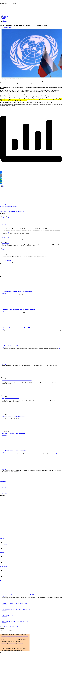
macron (42, 625)
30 (6, 604)
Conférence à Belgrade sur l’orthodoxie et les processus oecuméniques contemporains (18, 467)
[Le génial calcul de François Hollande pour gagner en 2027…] (11, 413)
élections (22, 626)
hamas (29, 625)
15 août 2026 (4, 616)
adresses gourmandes (3, 566)
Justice (39, 625)
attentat (10, 625)
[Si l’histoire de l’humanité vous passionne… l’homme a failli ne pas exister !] (11, 360)
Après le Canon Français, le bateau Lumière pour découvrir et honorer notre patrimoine (14, 486)
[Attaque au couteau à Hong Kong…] (6, 613)
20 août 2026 (4, 604)
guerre (27, 625)
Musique (3, 18)
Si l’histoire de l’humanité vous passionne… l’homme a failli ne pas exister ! (16, 362)
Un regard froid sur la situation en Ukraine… (10, 398)
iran (35, 625)
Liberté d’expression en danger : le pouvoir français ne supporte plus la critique (17, 291)
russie (3, 186)
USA (13, 626)
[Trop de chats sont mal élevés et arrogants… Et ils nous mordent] (11, 430)
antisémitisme (8, 625)
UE (10, 626)
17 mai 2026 (4, 578)
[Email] (31, 175)
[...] (59, 348)
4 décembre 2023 (4, 564)
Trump (9, 626)
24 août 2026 (4, 596)
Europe (19, 625)
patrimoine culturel (3, 481)
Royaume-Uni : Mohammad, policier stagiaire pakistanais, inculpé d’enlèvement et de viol (15, 621)
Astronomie (2, 538)
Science (3, 19)
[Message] (31, 182)
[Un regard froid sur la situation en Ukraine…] (11, 395)
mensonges (49, 625)
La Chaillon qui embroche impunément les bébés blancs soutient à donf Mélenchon (17, 327)
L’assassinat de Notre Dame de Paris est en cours (9, 492)
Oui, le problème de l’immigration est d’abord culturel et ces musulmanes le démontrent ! (18, 309)
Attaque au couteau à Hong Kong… (7, 615)
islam (36, 625)
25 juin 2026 (4, 493)
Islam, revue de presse (3, 580)
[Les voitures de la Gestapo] (6, 562)
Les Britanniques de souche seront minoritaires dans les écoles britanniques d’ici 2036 (18, 594)
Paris (58, 625)
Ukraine (12, 626)
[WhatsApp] (31, 179)
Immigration (33, 625)
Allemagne (5, 625)
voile (16, 626)
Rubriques (3, 1)
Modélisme (3, 20)
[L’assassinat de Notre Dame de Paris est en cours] (6, 491)
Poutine (1, 626)
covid (12, 625)
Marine (47, 625)
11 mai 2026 (4, 544)
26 (6, 616)
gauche (23, 625)
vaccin (15, 626)
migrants (52, 625)
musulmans (54, 625)
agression (1, 625)
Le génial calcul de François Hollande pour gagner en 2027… (13, 416)
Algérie (3, 625)
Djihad (18, 625)
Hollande (31, 625)
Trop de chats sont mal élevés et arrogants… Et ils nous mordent (14, 433)
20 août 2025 (4, 550)
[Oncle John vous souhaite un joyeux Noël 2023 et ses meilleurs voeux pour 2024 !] (6, 556)
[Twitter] (31, 173)
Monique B (6, 27)
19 (6, 452)
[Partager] (31, 183)
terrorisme (7, 626)
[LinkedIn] (31, 181)
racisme (3, 626)
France (3, 185)
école (20, 626)
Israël (37, 625)
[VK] (31, 176)
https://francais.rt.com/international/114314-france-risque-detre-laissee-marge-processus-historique (17, 106)
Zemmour (18, 626)
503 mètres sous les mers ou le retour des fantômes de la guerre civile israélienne (16, 380)
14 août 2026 (4, 622)
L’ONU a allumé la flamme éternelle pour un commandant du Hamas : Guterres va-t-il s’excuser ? (16, 609)
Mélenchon (56, 625)
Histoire (10, 27)
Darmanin (14, 625)
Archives (3, 15)
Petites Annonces (4, 21)
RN (4, 626)
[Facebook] (31, 172)
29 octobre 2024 (2, 27)
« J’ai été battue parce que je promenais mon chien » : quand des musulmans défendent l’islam (15, 603)
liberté (40, 625)
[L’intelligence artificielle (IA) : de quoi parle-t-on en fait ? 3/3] (6, 548)
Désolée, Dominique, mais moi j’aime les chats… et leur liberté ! (14, 450)
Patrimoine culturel (5, 16)
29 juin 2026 (4, 487)
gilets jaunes (25, 625)
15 (6, 544)
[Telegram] (31, 178)
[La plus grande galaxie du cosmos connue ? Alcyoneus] (6, 542)
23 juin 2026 (4, 572)
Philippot (60, 625)
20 (6, 293)
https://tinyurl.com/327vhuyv (7, 232)
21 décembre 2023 (4, 558)
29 (6, 493)
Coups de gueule (4, 17)
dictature (16, 625)
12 (7, 564)
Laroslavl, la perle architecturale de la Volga (10, 345)
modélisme (2, 552)
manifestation (44, 625)
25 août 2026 (4, 293)
